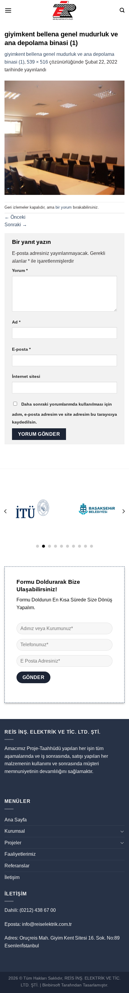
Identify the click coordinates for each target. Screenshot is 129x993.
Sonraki (15, 224)
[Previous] (6, 511)
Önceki (15, 217)
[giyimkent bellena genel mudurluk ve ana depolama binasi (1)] (64, 137)
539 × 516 (37, 61)
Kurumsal (14, 831)
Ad (16, 322)
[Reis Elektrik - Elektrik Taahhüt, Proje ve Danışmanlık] (64, 10)
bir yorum (64, 207)
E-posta (21, 349)
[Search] (122, 10)
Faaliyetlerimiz (20, 854)
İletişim (12, 877)
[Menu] (8, 10)
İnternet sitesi (26, 376)
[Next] (123, 511)
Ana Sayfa (15, 819)
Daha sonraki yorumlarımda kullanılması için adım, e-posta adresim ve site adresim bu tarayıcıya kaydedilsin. (64, 413)
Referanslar (16, 865)
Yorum (20, 270)
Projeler (12, 842)
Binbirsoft (51, 985)
